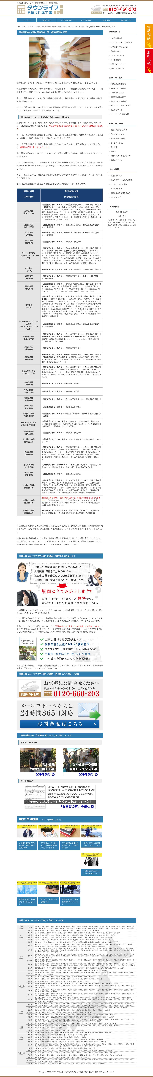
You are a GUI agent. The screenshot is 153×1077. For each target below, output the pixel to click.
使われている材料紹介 (119, 101)
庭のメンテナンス (117, 134)
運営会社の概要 (116, 176)
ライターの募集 (116, 189)
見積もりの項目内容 (118, 88)
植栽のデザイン (116, 160)
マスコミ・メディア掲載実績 (121, 42)
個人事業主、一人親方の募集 (121, 180)
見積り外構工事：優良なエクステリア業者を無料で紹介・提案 (75, 1072)
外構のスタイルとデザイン (121, 156)
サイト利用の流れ (66, 20)
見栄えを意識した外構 (119, 130)
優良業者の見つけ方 (118, 97)
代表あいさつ (46, 20)
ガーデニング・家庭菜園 (120, 114)
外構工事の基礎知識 (118, 84)
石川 (124, 216)
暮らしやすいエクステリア (121, 106)
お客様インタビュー (118, 64)
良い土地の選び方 (117, 93)
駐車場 (113, 151)
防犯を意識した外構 (118, 138)
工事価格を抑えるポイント (121, 47)
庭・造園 (114, 147)
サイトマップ (116, 197)
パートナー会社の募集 (119, 184)
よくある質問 (116, 60)
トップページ (27, 20)
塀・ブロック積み (117, 143)
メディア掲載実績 (86, 20)
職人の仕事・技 (116, 110)
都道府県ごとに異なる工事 (121, 193)
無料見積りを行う (126, 20)
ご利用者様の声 (106, 20)
